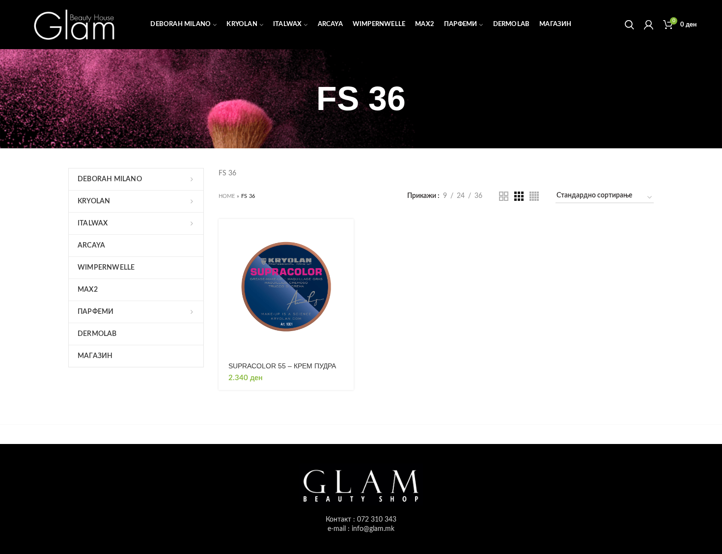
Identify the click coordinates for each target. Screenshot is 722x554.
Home (227, 196)
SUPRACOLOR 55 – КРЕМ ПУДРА (282, 366)
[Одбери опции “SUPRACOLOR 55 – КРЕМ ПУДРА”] (346, 235)
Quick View (346, 257)
